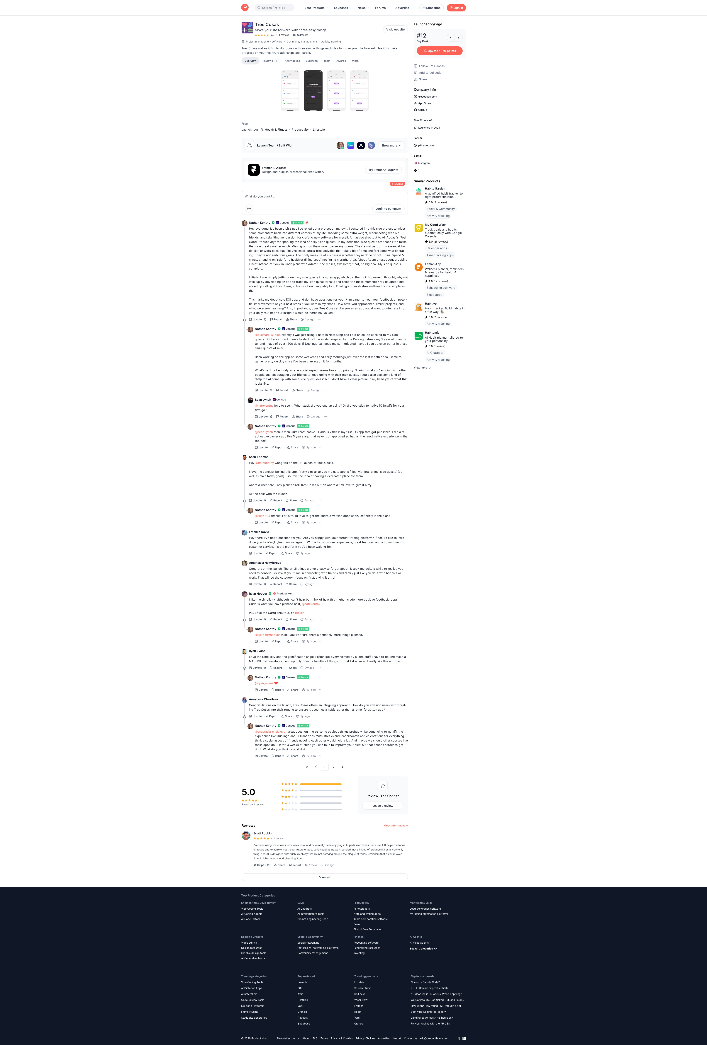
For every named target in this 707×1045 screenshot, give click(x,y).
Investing (359, 952)
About (306, 1038)
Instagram (424, 163)
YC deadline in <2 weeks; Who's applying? (436, 993)
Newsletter (283, 1038)
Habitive (431, 303)
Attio (300, 993)
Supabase (304, 1023)
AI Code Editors (250, 918)
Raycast (303, 1017)
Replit (357, 1011)
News (362, 8)
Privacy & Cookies (342, 1038)
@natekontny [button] (264, 405)
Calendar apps (437, 248)
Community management (302, 41)
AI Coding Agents (251, 913)
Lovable (302, 982)
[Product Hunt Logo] (245, 8)
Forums (380, 8)
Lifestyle (319, 129)
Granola (302, 1011)
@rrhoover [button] (272, 635)
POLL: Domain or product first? (429, 988)
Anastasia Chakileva (263, 699)
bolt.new (359, 993)
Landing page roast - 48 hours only (432, 1017)
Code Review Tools (252, 999)
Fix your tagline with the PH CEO (430, 1023)
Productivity (300, 129)
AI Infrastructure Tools (310, 913)
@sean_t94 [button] (262, 516)
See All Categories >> (423, 948)
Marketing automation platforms (429, 913)
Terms (324, 1038)
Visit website (395, 29)
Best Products (314, 8)
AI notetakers (362, 908)
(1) (259, 500)
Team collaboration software (371, 918)
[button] (355, 60)
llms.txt (396, 1038)
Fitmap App (433, 264)
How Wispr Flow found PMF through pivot (436, 1005)
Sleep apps (434, 294)
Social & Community (441, 209)
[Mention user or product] (249, 208)
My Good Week (435, 224)
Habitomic (432, 332)
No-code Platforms (252, 1005)
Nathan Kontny (259, 222)
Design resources (251, 947)
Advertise (402, 8)
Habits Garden (435, 188)
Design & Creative (252, 936)
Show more (389, 145)
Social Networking (308, 942)
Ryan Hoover (258, 593)
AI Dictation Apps (251, 988)
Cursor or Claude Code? (425, 982)
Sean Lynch (263, 399)
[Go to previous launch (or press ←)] (451, 37)
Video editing (249, 942)
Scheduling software (441, 287)
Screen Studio (362, 988)
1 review (284, 34)
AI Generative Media (253, 958)
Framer (358, 1005)
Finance (359, 936)
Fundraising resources (367, 947)
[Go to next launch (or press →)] (458, 37)
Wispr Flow (360, 999)
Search (358, 924)
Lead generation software (425, 908)
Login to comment (388, 208)
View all (324, 877)
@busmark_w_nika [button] (268, 335)
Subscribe (433, 8)
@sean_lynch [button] (264, 432)
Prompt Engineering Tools (312, 918)
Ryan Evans (257, 651)
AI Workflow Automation (368, 929)
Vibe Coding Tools (252, 908)
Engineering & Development (258, 902)
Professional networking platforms (317, 947)
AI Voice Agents (419, 942)
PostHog (303, 999)
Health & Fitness (276, 129)
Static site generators (254, 1017)
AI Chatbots (435, 352)
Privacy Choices (365, 1038)
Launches (341, 8)
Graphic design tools (253, 952)
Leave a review (382, 805)
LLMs (300, 902)
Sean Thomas (258, 457)
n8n (300, 988)
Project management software (264, 41)
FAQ (315, 1038)
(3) (259, 319)
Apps (296, 1038)
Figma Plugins (249, 1011)
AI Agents (416, 936)
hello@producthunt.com (433, 1038)
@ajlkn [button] (299, 613)
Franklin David (259, 532)
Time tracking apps (440, 255)
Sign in (458, 8)
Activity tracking (331, 41)
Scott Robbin (262, 833)
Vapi (300, 1005)
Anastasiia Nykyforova (265, 563)
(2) (265, 390)
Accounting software (366, 942)
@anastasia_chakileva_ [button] (270, 731)
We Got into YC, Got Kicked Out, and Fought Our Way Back (437, 1000)
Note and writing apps (367, 913)
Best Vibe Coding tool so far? (428, 1011)
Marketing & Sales (421, 902)
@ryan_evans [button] (264, 683)
